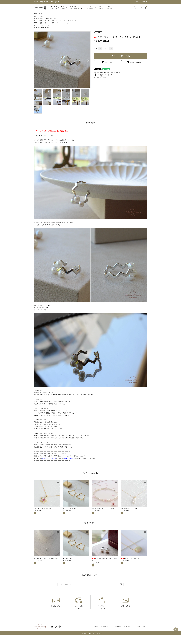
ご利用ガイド (96, 626)
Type (41, 25)
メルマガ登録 (117, 626)
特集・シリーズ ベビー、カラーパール (64, 20)
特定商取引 (127, 626)
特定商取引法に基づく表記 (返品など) (107, 73)
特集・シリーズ (44, 20)
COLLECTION (44, 27)
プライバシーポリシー (139, 626)
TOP (35, 14)
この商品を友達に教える (103, 75)
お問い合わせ (107, 62)
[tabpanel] (62, 59)
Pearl (41, 16)
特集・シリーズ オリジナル (61, 23)
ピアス (47, 25)
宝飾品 (41, 14)
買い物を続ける (100, 77)
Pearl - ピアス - (50, 18)
